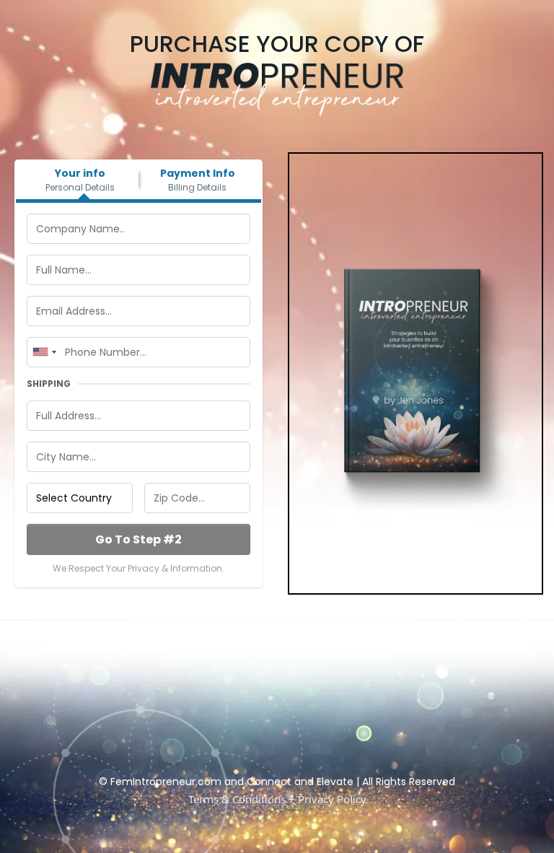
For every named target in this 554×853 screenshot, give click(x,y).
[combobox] (44, 352)
